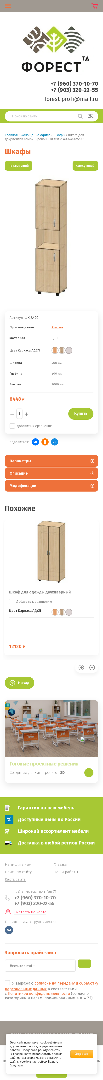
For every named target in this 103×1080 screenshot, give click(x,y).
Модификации (23, 485)
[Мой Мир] (54, 442)
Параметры (20, 461)
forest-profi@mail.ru (71, 99)
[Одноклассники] (45, 442)
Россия (57, 327)
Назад (23, 683)
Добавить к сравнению (34, 426)
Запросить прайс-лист (84, 963)
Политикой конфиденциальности (39, 993)
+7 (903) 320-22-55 (74, 90)
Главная (11, 135)
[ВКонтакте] (35, 442)
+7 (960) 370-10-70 (74, 83)
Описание (19, 473)
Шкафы (59, 135)
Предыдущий (18, 166)
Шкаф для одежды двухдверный (40, 592)
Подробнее (88, 772)
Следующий (85, 166)
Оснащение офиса (36, 135)
